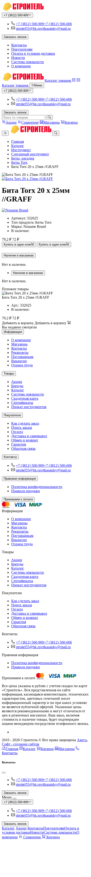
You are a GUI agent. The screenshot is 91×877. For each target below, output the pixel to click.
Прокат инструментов (28, 407)
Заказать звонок (15, 37)
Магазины (19, 344)
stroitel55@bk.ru (28, 29)
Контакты (19, 45)
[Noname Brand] (15, 210)
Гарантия (18, 444)
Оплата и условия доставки (33, 53)
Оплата (17, 432)
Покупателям (21, 49)
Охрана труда (22, 365)
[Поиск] (49, 117)
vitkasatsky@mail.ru (56, 29)
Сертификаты (22, 403)
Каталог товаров (58, 80)
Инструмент (21, 150)
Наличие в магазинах (19, 255)
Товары (9, 373)
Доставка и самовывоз (29, 436)
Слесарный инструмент (30, 154)
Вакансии (19, 361)
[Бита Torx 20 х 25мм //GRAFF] (45, 179)
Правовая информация (20, 478)
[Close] (4, 772)
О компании (21, 66)
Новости (18, 58)
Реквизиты (19, 353)
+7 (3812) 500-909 (16, 15)
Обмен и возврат (24, 440)
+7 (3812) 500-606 (58, 24)
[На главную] (23, 10)
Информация (13, 332)
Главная (17, 141)
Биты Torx (19, 162)
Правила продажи (25, 491)
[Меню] (5, 133)
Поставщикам (22, 357)
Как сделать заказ (25, 423)
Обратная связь (23, 448)
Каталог (17, 146)
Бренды (17, 386)
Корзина (47, 749)
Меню (38, 85)
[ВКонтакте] (13, 732)
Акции (16, 382)
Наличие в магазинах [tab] (28, 273)
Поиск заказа (21, 428)
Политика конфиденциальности (36, 487)
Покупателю (12, 415)
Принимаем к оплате (18, 499)
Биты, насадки (22, 158)
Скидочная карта (24, 398)
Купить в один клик (17, 244)
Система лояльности (27, 62)
